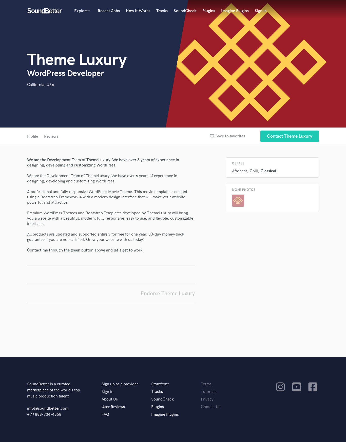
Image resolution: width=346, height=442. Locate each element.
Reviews (51, 136)
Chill (254, 171)
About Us (110, 399)
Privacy (207, 399)
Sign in (261, 11)
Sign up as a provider (120, 384)
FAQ (105, 414)
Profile (32, 136)
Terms (206, 384)
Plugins (208, 11)
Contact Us (210, 407)
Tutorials (208, 391)
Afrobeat (239, 171)
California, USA (40, 84)
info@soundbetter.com (47, 408)
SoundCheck (185, 11)
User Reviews (113, 407)
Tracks (162, 11)
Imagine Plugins (235, 11)
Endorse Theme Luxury (168, 293)
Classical (268, 171)
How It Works (138, 11)
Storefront (160, 384)
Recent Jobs (109, 11)
